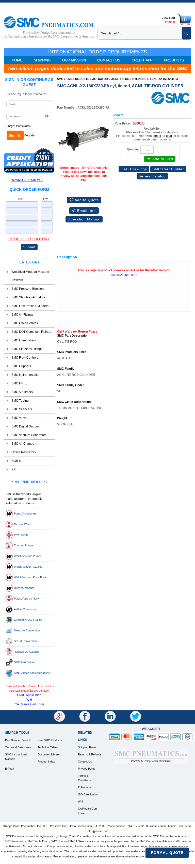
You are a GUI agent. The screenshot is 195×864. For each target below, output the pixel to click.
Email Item (86, 211)
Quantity (133, 149)
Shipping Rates (87, 747)
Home (17, 60)
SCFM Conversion (25, 641)
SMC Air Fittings (22, 314)
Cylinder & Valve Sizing (28, 619)
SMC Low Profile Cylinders (29, 306)
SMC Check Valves (24, 323)
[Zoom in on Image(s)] (83, 138)
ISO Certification (88, 794)
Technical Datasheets (18, 747)
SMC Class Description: (74, 402)
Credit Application (29, 695)
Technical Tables (48, 747)
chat (169, 136)
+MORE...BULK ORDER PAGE (29, 239)
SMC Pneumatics (29, 482)
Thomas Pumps (24, 545)
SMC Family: (66, 369)
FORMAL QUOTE (167, 853)
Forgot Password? (18, 126)
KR (13, 469)
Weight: (62, 418)
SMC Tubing (20, 400)
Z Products (85, 787)
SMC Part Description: (73, 336)
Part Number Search (17, 740)
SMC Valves (19, 418)
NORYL (16, 461)
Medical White (22, 524)
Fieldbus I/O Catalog (26, 651)
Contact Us (108, 60)
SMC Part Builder (24, 662)
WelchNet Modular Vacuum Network (30, 276)
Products (174, 60)
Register (30, 135)
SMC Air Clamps (22, 443)
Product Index (46, 761)
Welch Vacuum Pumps (28, 556)
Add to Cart (162, 159)
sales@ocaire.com (124, 275)
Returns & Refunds (90, 754)
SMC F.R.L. (19, 383)
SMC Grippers (21, 366)
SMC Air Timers (22, 392)
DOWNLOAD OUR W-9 (27, 180)
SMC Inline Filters (23, 340)
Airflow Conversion (25, 609)
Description (67, 257)
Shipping (42, 60)
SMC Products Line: (71, 352)
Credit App (142, 60)
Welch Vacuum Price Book (30, 577)
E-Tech (9, 768)
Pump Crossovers (25, 513)
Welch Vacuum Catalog (28, 566)
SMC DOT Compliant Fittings (31, 332)
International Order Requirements (97, 51)
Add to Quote (86, 200)
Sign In (15, 135)
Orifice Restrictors (23, 452)
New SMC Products (50, 740)
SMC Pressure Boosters (27, 289)
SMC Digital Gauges (25, 426)
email (157, 136)
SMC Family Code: (70, 385)
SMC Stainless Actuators (28, 297)
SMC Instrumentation (25, 375)
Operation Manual (84, 219)
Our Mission (74, 60)
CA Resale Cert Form (29, 704)
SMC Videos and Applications (32, 672)
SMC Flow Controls (24, 357)
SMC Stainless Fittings (26, 349)
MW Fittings (21, 534)
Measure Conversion (27, 630)
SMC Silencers (21, 409)
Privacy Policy (86, 768)
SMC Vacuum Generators (28, 435)
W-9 (29, 700)
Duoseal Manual (24, 587)
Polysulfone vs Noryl (26, 598)
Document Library (49, 754)
